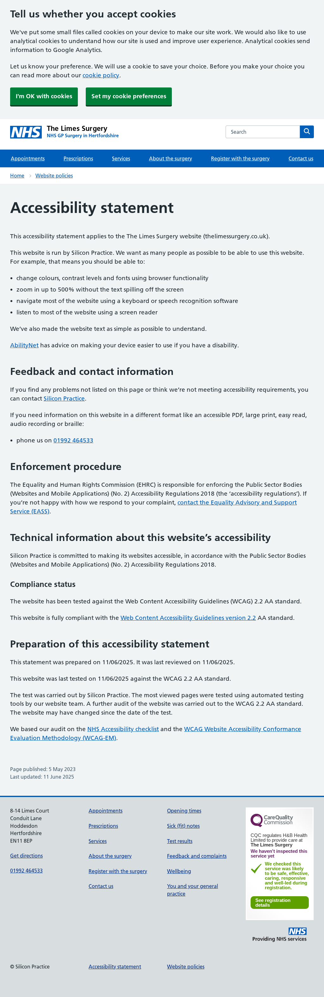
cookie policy (101, 75)
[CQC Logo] (272, 825)
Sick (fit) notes (183, 826)
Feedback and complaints (197, 856)
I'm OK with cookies (44, 96)
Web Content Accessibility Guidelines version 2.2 (188, 617)
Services (121, 158)
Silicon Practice (64, 398)
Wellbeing (179, 871)
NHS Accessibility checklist (123, 729)
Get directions (26, 855)
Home (17, 175)
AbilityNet (24, 345)
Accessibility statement (115, 966)
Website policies (54, 175)
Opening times (184, 810)
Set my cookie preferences (128, 96)
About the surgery (170, 158)
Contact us (301, 158)
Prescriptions (78, 158)
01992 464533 (73, 440)
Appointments (28, 158)
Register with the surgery (240, 158)
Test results (179, 841)
